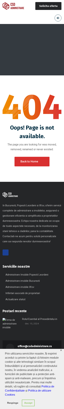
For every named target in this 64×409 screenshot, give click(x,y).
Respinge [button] (12, 402)
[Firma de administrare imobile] (13, 6)
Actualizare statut (15, 299)
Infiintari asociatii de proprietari (22, 293)
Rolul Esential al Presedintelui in (39, 319)
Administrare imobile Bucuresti (22, 280)
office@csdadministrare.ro (35, 346)
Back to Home (29, 161)
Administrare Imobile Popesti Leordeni (26, 274)
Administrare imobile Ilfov (19, 287)
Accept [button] (28, 402)
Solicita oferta (48, 6)
